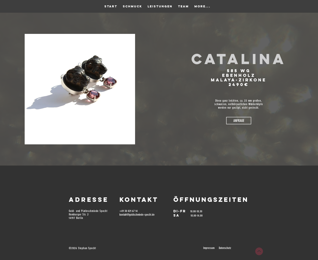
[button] (238, 120)
